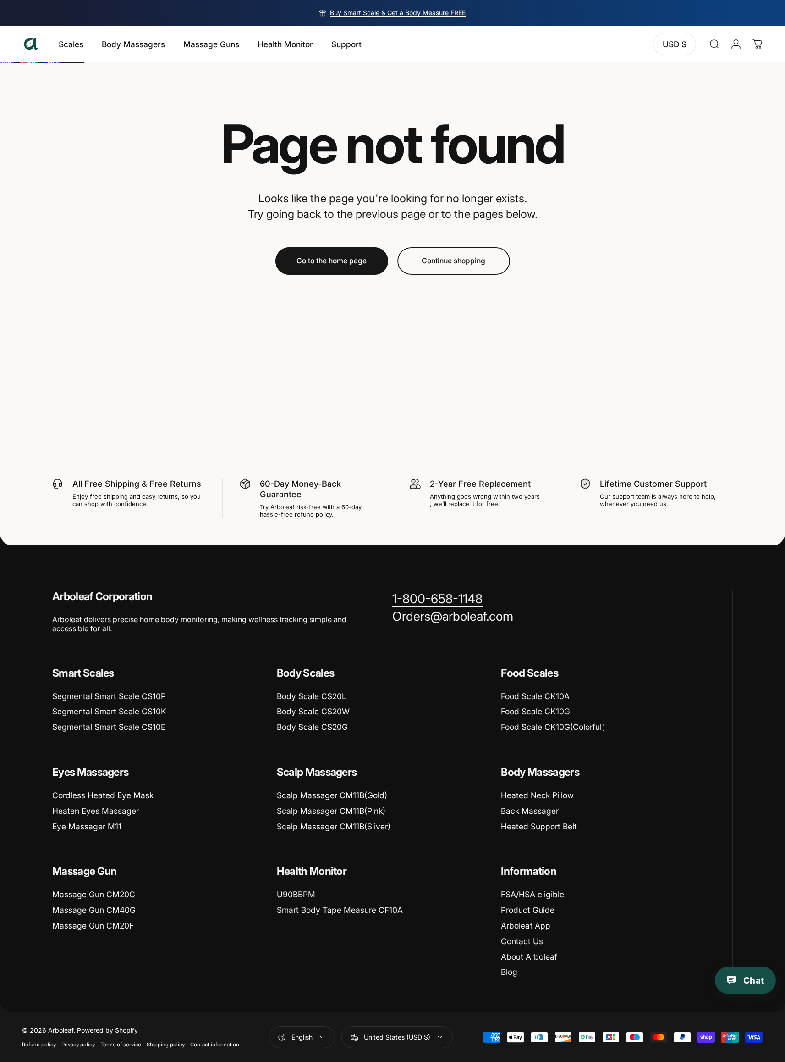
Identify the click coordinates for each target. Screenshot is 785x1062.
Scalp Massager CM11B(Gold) (332, 795)
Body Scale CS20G (312, 727)
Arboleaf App (525, 925)
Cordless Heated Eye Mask (103, 795)
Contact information (214, 1044)
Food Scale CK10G (535, 711)
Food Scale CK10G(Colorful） (555, 727)
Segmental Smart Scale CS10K (109, 711)
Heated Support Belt (539, 826)
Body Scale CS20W (313, 711)
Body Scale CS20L (311, 696)
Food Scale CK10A (535, 696)
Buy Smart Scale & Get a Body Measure (398, 13)
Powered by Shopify (107, 1030)
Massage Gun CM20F (93, 925)
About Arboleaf (529, 957)
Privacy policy (78, 1044)
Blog (509, 972)
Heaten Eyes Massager (95, 811)
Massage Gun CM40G (94, 910)
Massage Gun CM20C (93, 894)
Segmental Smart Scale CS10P (109, 696)
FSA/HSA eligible (532, 894)
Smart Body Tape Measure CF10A (340, 910)
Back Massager (530, 811)
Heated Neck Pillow (537, 795)
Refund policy (39, 1044)
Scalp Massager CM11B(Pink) (331, 811)
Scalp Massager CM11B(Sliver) (333, 826)
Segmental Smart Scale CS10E (108, 727)
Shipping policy (166, 1044)
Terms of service (120, 1044)
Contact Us (522, 941)
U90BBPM (296, 894)
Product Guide (527, 910)
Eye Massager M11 (86, 826)
